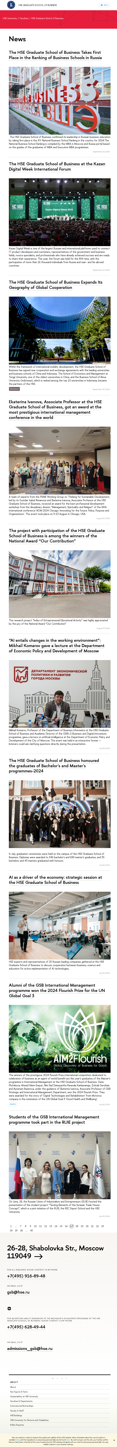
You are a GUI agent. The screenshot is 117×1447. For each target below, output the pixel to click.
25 (16, 1230)
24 (11, 1230)
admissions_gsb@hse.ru (30, 1348)
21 (92, 1226)
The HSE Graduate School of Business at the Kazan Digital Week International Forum (57, 166)
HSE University (10, 18)
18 (77, 1226)
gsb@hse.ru (18, 1292)
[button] (53, 1378)
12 (45, 1226)
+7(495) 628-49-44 (26, 1327)
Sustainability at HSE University (24, 1396)
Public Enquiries (17, 1424)
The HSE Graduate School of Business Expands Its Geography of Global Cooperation (55, 284)
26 (21, 1230)
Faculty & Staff (17, 1410)
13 (51, 1226)
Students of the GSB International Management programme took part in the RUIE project (54, 1119)
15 (61, 1226)
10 (35, 1226)
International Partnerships (21, 1405)
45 (31, 1230)
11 (40, 1226)
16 (66, 1226)
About (14, 1382)
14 (56, 1226)
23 (102, 1226)
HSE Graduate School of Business (38, 5)
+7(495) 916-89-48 (26, 1276)
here (18, 1440)
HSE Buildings (16, 1415)
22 (97, 1226)
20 (87, 1226)
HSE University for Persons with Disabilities (29, 1420)
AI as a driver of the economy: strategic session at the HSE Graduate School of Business (55, 879)
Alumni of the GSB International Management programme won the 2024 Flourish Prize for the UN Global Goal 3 (57, 990)
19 (82, 1226)
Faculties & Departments (21, 1401)
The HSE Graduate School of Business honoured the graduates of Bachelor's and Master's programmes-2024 (54, 765)
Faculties (24, 18)
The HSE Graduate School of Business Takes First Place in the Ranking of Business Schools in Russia (55, 55)
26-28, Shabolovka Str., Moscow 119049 (55, 1252)
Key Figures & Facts (19, 1391)
